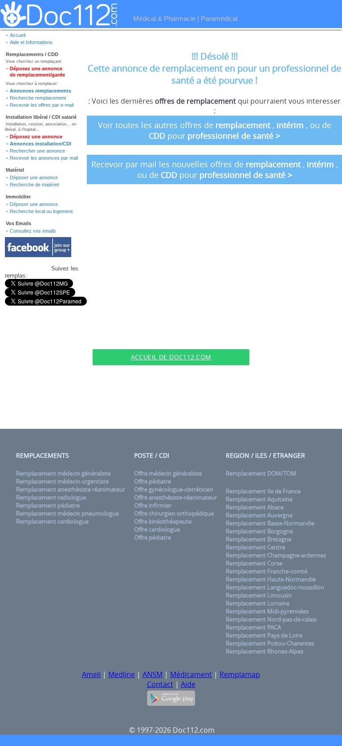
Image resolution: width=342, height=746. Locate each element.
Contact (160, 684)
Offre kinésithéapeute (162, 521)
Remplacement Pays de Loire (264, 635)
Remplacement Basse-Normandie (270, 523)
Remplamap (240, 674)
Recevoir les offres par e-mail (41, 105)
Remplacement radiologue (51, 497)
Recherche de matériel (34, 184)
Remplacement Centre (255, 547)
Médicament (191, 674)
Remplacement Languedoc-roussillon (275, 587)
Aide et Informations (31, 42)
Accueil (17, 35)
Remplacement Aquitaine (259, 499)
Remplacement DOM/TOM (261, 473)
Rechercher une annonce (37, 150)
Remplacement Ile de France (263, 491)
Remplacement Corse (254, 563)
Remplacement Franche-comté (266, 571)
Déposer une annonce (34, 177)
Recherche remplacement (38, 98)
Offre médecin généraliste (168, 473)
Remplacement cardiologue (52, 521)
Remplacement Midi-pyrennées (267, 611)
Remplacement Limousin (259, 595)
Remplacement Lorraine (257, 603)
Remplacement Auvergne (259, 515)
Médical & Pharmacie (164, 18)
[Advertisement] (171, 335)
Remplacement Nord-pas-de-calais (271, 619)
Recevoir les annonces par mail (44, 158)
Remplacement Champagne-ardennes (276, 555)
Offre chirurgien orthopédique (174, 513)
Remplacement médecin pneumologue (67, 513)
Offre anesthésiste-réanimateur (175, 497)
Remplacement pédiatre (48, 505)
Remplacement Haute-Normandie (271, 579)
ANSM (152, 674)
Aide (188, 684)
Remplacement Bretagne (258, 539)
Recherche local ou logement (41, 211)
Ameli (91, 674)
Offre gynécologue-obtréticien (173, 489)
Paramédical (219, 18)
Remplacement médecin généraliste (63, 473)
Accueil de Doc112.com (171, 357)
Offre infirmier (152, 505)
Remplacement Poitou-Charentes (270, 643)
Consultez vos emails (33, 231)
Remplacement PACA (253, 627)
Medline (121, 674)
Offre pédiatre (152, 481)
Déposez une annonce (36, 136)
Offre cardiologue (157, 529)
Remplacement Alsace (255, 507)
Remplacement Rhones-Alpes (264, 651)
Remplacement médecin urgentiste (62, 481)
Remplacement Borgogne (259, 531)
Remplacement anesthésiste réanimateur (70, 489)
